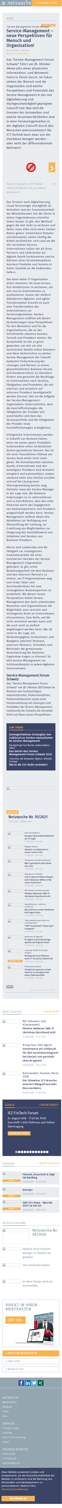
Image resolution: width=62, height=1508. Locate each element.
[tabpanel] (32, 1123)
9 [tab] (39, 1152)
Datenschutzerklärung (14, 1489)
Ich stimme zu (18, 1498)
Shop (5, 1411)
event (10, 987)
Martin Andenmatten (19, 54)
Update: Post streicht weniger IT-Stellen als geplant (37, 1253)
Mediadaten (9, 1402)
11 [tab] (44, 1152)
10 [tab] (42, 1152)
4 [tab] (25, 1152)
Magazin (7, 1407)
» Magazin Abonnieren (21, 1353)
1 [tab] (16, 1152)
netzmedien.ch (11, 1463)
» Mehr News (50, 1011)
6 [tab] (30, 1152)
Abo (4, 1416)
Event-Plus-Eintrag (13, 1437)
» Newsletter (14, 1369)
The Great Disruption (36, 1265)
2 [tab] (19, 1152)
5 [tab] (28, 1152)
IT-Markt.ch (9, 1458)
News (10, 18)
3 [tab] (22, 1152)
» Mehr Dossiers (48, 1163)
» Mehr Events (49, 1105)
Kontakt (7, 1433)
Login (5, 1442)
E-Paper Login (10, 1428)
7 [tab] (33, 1152)
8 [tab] (36, 1152)
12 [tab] (47, 1152)
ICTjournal (8, 1454)
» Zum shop (12, 1361)
